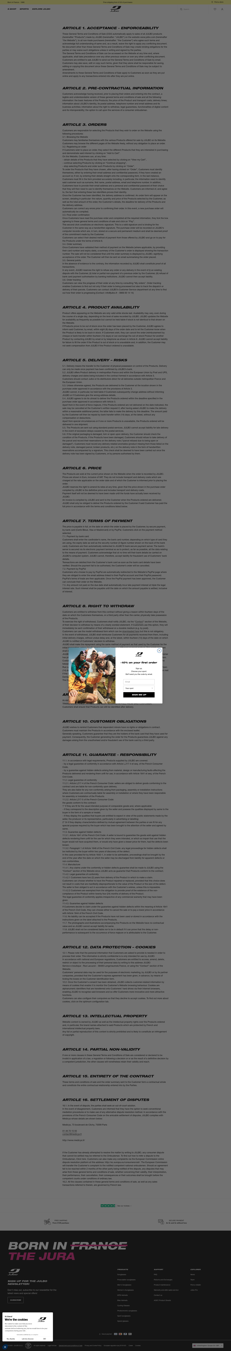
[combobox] (138, 688)
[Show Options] (152, 688)
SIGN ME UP (139, 694)
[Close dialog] (159, 650)
